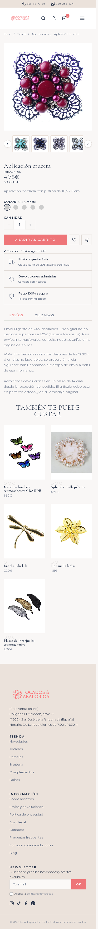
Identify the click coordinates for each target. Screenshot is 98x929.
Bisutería (16, 764)
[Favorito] (74, 240)
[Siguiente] (88, 144)
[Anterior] (7, 144)
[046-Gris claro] (41, 207)
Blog (13, 853)
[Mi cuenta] (53, 18)
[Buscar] (43, 18)
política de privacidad (40, 893)
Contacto (17, 830)
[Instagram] (12, 903)
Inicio (7, 34)
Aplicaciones (40, 34)
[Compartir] (86, 240)
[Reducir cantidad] (9, 225)
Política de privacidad (26, 814)
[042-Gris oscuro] (24, 207)
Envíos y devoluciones (26, 807)
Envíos (16, 315)
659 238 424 (65, 3)
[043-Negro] (32, 207)
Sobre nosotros (22, 799)
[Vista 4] (78, 143)
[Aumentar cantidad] (30, 225)
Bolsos (15, 780)
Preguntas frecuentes (26, 837)
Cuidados (44, 315)
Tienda (21, 34)
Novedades (19, 741)
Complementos (22, 772)
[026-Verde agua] (15, 207)
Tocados (16, 749)
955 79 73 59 (36, 3)
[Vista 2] (40, 143)
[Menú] (82, 18)
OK (78, 884)
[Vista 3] (59, 143)
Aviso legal (18, 822)
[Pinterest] (33, 903)
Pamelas (16, 757)
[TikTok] (19, 903)
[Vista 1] (20, 143)
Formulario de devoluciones (31, 845)
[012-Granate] (7, 207)
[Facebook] (26, 903)
